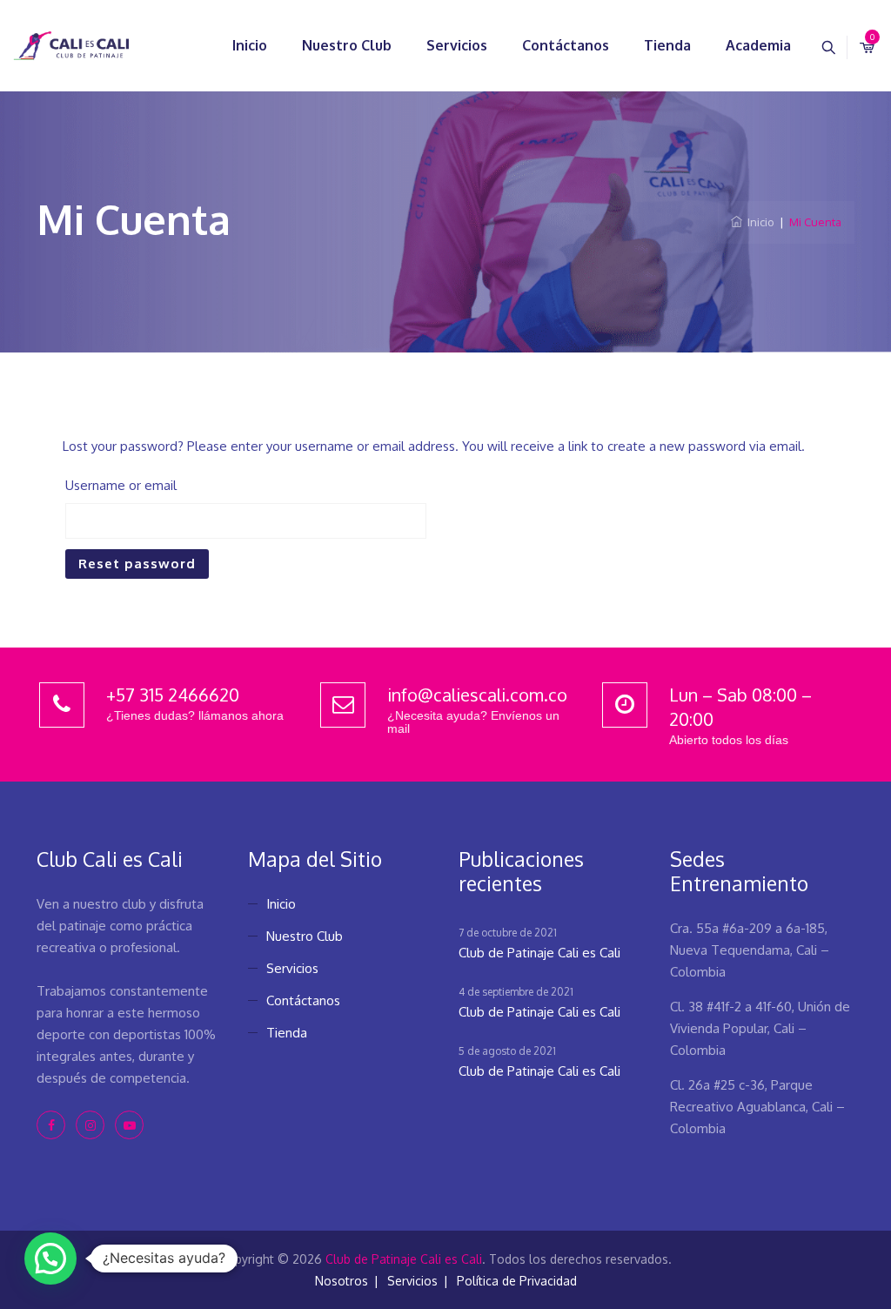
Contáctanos (565, 45)
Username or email (121, 485)
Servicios (456, 45)
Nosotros (341, 1280)
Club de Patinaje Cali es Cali (539, 952)
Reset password (137, 563)
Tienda (667, 45)
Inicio (249, 45)
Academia (758, 45)
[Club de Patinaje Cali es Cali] (71, 45)
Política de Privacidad (517, 1280)
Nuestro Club (347, 45)
